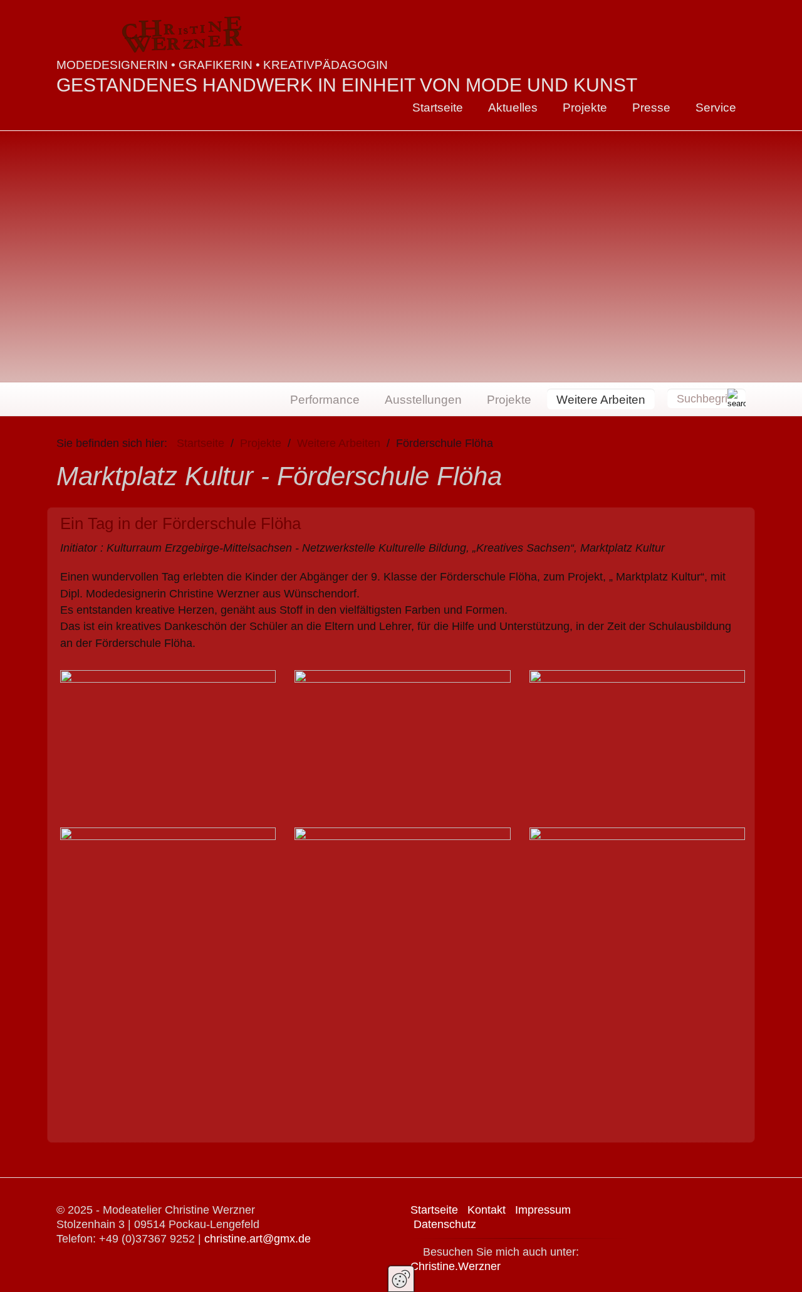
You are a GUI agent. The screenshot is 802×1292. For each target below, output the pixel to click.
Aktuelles (513, 107)
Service (715, 107)
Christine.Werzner (455, 1266)
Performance (325, 399)
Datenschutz (445, 1224)
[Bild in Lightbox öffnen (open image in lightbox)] (168, 745)
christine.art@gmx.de (257, 1238)
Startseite (437, 107)
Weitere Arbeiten (600, 399)
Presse (651, 107)
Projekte (585, 107)
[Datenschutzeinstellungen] (401, 1279)
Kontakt (486, 1210)
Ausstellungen (423, 399)
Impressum (543, 1210)
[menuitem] (437, 107)
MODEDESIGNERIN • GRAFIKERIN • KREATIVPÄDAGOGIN (222, 64)
